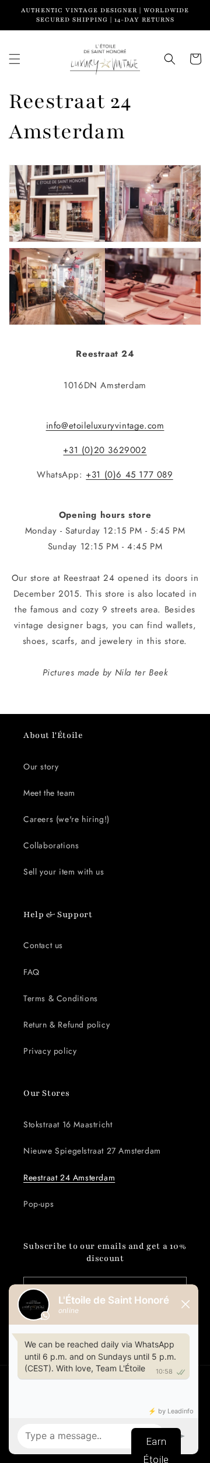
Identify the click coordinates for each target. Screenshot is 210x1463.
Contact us (43, 945)
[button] (14, 59)
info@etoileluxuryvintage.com (105, 425)
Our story (40, 766)
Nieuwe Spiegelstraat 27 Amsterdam (92, 1151)
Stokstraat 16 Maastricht (67, 1124)
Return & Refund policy (66, 1024)
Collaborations (51, 845)
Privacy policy (49, 1051)
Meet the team (49, 793)
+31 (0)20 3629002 (104, 450)
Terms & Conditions (60, 998)
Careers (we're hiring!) (66, 819)
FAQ (31, 972)
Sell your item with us (63, 871)
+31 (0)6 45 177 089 (129, 474)
